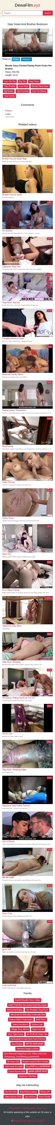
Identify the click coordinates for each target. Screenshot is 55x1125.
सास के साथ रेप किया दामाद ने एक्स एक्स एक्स (27, 1014)
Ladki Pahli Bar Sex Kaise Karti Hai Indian (27, 1005)
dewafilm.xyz (20, 1120)
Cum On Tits (10, 81)
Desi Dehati (17, 1044)
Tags (39, 1108)
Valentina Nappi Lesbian (27, 1048)
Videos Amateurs (20, 1024)
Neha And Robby (15, 1010)
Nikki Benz (41, 1019)
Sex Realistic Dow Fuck (37, 1010)
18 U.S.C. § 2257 (35, 1120)
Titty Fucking (22, 91)
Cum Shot (23, 86)
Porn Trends (44, 1096)
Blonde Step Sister (40, 86)
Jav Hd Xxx (30, 1096)
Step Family (9, 96)
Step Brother (10, 86)
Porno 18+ (45, 1091)
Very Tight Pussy (15, 1034)
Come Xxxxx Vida (16, 1071)
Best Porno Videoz (28, 1091)
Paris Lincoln (38, 1029)
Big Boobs (8, 91)
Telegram (26, 59)
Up (44, 1108)
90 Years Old (13, 1061)
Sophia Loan (37, 1024)
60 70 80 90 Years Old (37, 1034)
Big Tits (22, 81)
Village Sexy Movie (20, 1029)
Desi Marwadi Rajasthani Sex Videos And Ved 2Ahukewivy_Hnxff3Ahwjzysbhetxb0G (25, 1055)
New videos (14, 1108)
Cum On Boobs (39, 91)
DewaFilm (27, 5)
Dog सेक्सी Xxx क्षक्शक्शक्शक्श (38, 1066)
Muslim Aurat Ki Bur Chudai (35, 1061)
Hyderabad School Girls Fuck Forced (27, 1039)
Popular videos (28, 1108)
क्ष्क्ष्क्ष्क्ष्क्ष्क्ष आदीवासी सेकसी (38, 1071)
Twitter (16, 59)
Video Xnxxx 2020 (13, 1096)
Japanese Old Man (27, 1076)
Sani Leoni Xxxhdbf (14, 1066)
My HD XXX (10, 1091)
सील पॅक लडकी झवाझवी (34, 1044)
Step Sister (34, 81)
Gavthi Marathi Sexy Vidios (27, 1000)
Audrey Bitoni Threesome (21, 1019)
